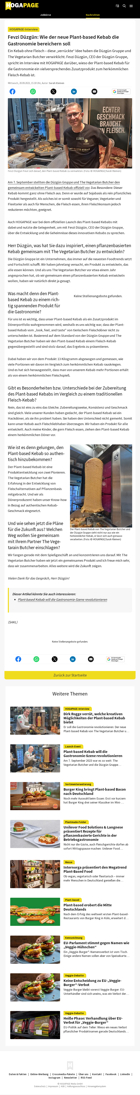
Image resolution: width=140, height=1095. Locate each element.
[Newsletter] (117, 6)
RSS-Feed (86, 1077)
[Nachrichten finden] (124, 6)
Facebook (111, 1074)
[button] (131, 6)
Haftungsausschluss (76, 1086)
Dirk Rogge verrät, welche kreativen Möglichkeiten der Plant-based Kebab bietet (94, 717)
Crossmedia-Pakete (63, 1074)
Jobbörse (45, 14)
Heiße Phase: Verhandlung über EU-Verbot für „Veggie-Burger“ (93, 1020)
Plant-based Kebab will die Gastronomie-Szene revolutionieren (62, 599)
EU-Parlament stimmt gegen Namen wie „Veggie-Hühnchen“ (96, 944)
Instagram (54, 1077)
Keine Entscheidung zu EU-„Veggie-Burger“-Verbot (92, 982)
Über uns (83, 1074)
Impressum (53, 1086)
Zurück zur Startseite (70, 675)
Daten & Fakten (17, 1074)
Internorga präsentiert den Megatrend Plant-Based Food (95, 869)
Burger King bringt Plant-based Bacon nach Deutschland (95, 791)
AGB (63, 1086)
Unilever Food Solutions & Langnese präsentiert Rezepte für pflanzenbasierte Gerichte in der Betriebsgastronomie (93, 833)
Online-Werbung (39, 1074)
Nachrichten (93, 14)
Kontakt (97, 1074)
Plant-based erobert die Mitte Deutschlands (88, 907)
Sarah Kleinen (56, 83)
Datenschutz (40, 1086)
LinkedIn (125, 1074)
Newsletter (70, 1077)
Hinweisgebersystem (97, 1086)
